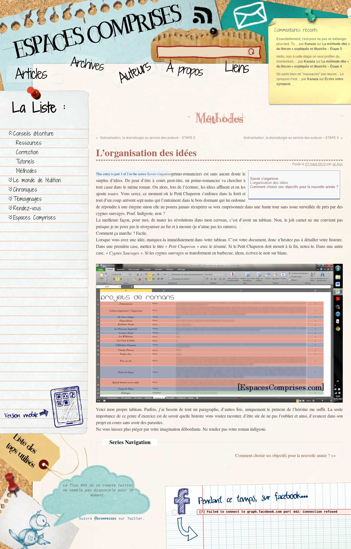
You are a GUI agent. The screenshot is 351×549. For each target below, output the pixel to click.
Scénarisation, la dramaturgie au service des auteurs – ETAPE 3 (293, 137)
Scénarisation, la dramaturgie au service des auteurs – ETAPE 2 (145, 137)
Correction (27, 152)
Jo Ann (337, 163)
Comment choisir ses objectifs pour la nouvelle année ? (294, 187)
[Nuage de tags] (30, 458)
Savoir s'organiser (159, 173)
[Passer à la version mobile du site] (65, 407)
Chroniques (25, 190)
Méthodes (26, 171)
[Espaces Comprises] (72, 26)
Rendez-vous (27, 208)
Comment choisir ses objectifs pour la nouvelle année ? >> (285, 455)
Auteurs (133, 71)
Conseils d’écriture (33, 134)
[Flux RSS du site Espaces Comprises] (207, 12)
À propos (186, 71)
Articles (34, 71)
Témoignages (27, 199)
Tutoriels (25, 162)
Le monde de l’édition (37, 180)
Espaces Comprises (34, 218)
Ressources (28, 143)
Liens (238, 71)
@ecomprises (105, 518)
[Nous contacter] (251, 15)
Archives (85, 71)
